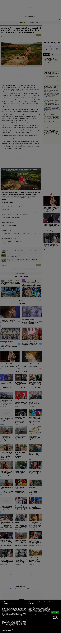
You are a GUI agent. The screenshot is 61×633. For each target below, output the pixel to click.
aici (10, 623)
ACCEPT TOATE (55, 612)
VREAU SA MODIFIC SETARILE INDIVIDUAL (55, 617)
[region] (30, 616)
